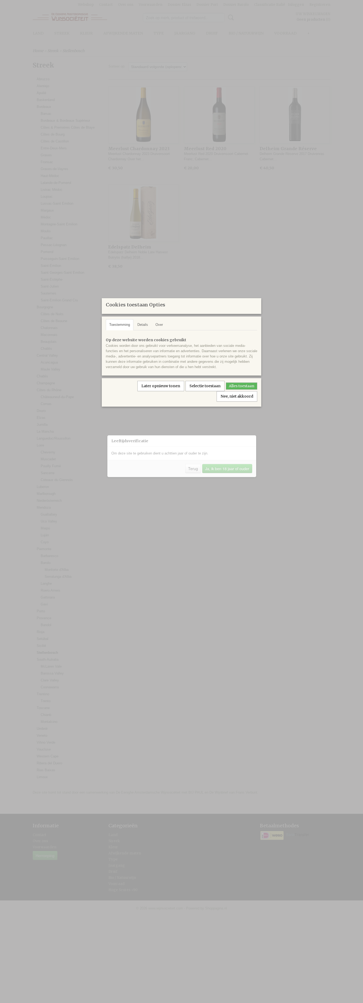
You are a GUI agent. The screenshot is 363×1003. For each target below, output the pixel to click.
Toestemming (119, 325)
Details (142, 325)
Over (159, 325)
